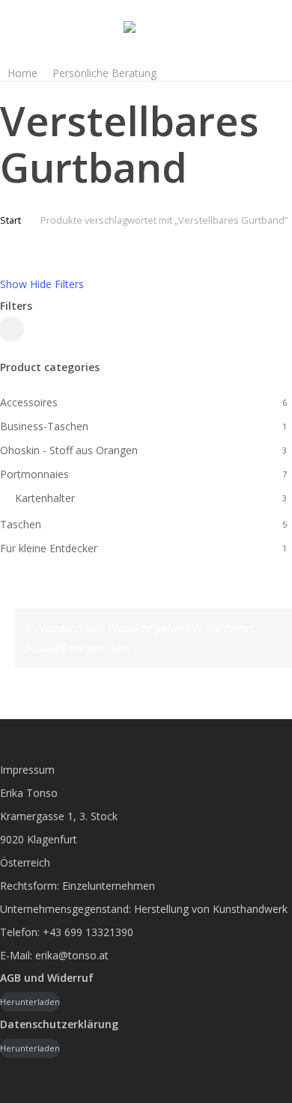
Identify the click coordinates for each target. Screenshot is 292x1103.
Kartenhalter (45, 498)
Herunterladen (30, 1001)
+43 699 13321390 (88, 932)
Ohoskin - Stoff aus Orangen (69, 450)
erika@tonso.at (72, 955)
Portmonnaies (34, 474)
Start (10, 220)
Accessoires (29, 402)
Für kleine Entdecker (48, 548)
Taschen (20, 524)
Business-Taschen (44, 426)
